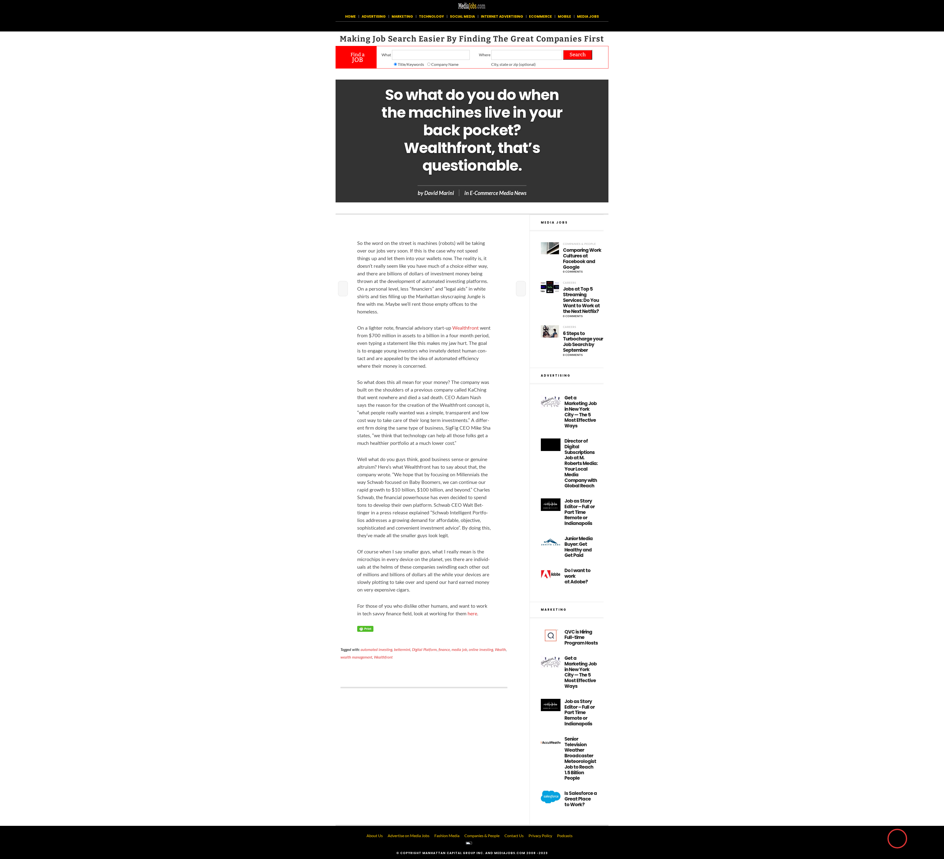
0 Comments (573, 271)
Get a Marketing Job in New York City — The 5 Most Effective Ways (580, 412)
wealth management (356, 657)
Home (350, 16)
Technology (431, 16)
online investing (481, 649)
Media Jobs (588, 16)
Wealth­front (465, 328)
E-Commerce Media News (498, 193)
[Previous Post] (343, 288)
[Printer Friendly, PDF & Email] (365, 628)
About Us (375, 835)
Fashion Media (446, 835)
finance (444, 649)
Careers (569, 282)
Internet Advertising (502, 16)
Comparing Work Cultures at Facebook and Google (582, 259)
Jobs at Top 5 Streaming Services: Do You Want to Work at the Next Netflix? (581, 300)
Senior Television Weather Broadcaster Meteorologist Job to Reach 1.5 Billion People (580, 758)
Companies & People (579, 243)
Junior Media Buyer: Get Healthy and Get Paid (578, 547)
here (472, 613)
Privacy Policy (540, 835)
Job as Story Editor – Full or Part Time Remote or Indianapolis (579, 512)
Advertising (374, 16)
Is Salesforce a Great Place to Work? (580, 799)
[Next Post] (521, 288)
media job (459, 649)
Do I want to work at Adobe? (577, 576)
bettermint (402, 649)
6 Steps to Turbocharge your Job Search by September (583, 342)
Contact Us (514, 835)
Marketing (402, 16)
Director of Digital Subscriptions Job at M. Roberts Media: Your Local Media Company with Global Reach (581, 463)
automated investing (376, 649)
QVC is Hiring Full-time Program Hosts (581, 637)
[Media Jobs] (472, 5)
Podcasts (565, 835)
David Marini (439, 193)
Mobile (564, 16)
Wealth (500, 649)
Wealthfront (383, 657)
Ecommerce (540, 16)
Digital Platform (424, 649)
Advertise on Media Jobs (408, 835)
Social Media (462, 16)
